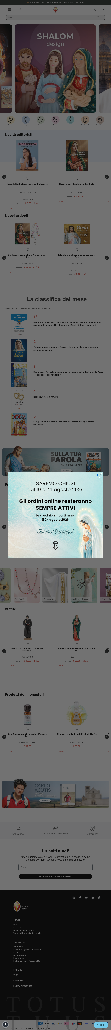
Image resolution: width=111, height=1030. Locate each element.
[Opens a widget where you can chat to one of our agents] (100, 1025)
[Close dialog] (99, 475)
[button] (5, 1024)
